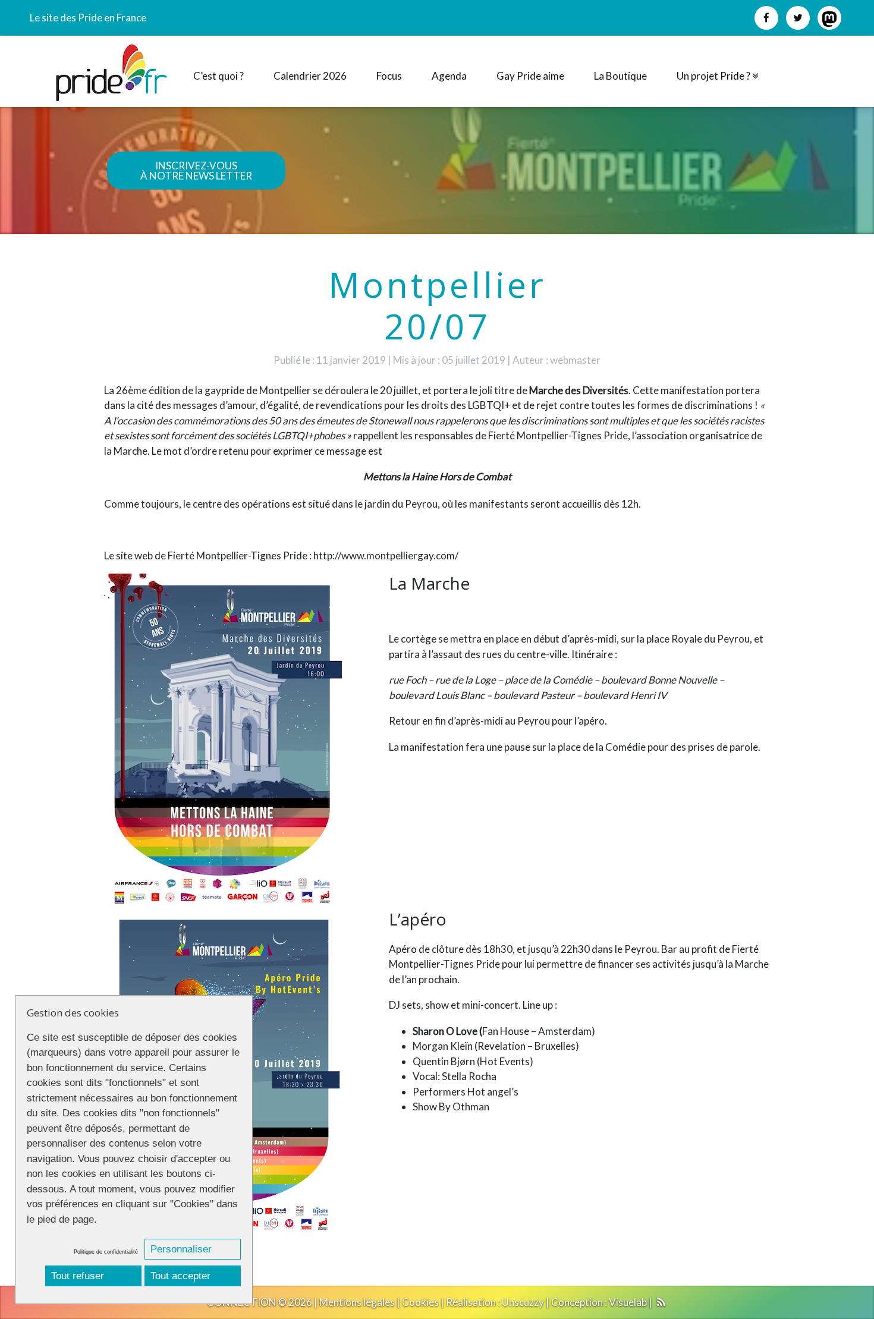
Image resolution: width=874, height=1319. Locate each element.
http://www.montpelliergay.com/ (385, 555)
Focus (389, 76)
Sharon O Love (446, 1031)
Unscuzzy (523, 1302)
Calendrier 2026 (310, 76)
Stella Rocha (469, 1076)
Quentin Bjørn (444, 1061)
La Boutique (620, 76)
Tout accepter (180, 1276)
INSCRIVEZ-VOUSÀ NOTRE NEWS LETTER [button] (196, 170)
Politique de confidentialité (106, 1252)
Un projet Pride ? (714, 76)
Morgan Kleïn (443, 1046)
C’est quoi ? (218, 76)
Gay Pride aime (530, 76)
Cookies (420, 1302)
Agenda (449, 76)
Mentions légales (357, 1302)
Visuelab (628, 1302)
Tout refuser (77, 1276)
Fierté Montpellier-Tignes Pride (558, 435)
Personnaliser (181, 1249)
